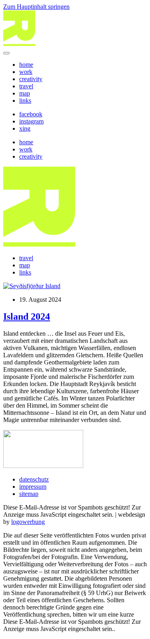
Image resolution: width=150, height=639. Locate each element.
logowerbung (28, 521)
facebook (30, 114)
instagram (31, 121)
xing (24, 128)
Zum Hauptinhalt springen (36, 6)
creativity (30, 79)
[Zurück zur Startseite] (19, 43)
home (26, 64)
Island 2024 (26, 316)
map (24, 93)
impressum (32, 486)
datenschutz (34, 479)
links (25, 100)
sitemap (28, 493)
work (25, 71)
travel (26, 86)
